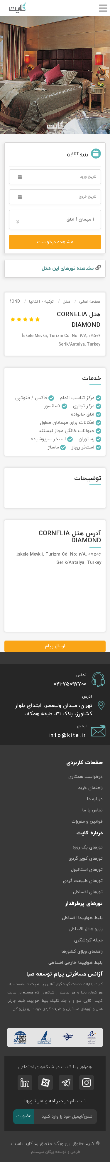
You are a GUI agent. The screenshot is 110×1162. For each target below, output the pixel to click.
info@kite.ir (67, 735)
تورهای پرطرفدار (84, 903)
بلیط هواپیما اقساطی (82, 918)
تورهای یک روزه (88, 847)
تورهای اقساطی (88, 892)
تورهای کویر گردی (86, 859)
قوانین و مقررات (87, 821)
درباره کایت (90, 833)
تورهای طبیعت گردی (83, 881)
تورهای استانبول (87, 870)
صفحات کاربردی (84, 762)
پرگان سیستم (42, 1152)
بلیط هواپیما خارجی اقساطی (75, 963)
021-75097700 (70, 684)
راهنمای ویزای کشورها (82, 951)
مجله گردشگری (88, 940)
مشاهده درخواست (55, 242)
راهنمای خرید (90, 788)
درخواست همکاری (85, 777)
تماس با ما (92, 810)
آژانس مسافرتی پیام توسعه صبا (64, 974)
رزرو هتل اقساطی (86, 929)
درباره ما (95, 799)
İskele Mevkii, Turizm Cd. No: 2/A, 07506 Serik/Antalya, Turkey (61, 340)
